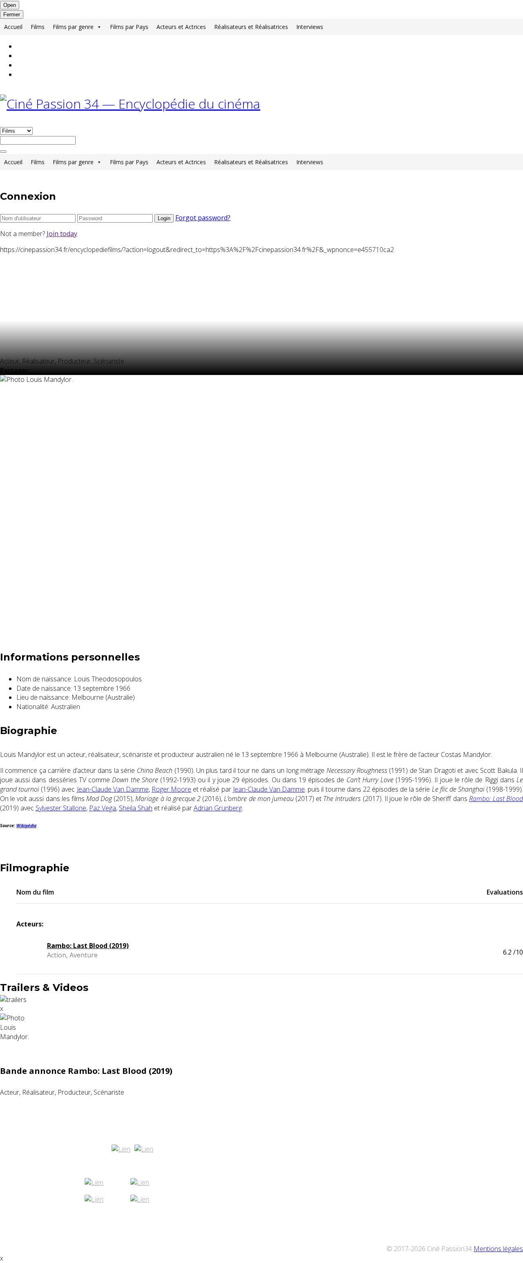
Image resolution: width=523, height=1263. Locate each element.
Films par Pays (129, 27)
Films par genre (73, 27)
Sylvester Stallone (61, 807)
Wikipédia (26, 825)
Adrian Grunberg (218, 807)
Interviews (309, 27)
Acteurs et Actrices (181, 27)
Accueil (13, 27)
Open (9, 5)
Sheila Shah (135, 807)
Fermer (11, 14)
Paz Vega (102, 807)
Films (38, 27)
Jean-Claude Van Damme (113, 789)
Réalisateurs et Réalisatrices (251, 27)
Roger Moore (171, 789)
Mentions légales (498, 1248)
